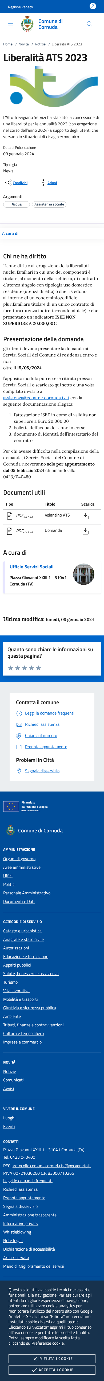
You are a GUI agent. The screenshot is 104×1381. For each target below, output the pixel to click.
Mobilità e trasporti (20, 999)
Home (8, 44)
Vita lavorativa (16, 990)
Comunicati (13, 1080)
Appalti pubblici (17, 965)
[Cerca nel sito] (89, 24)
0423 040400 (22, 1157)
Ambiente (12, 1016)
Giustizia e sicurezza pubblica (29, 1007)
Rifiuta (56, 1358)
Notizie (40, 44)
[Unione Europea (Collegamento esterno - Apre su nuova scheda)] (52, 807)
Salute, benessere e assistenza (31, 973)
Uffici (8, 875)
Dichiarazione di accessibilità (29, 1249)
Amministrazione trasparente (30, 1215)
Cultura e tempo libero (23, 1033)
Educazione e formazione (25, 956)
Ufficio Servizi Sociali (32, 566)
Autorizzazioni (16, 948)
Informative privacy (20, 1223)
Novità (24, 44)
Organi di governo (19, 858)
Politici (9, 884)
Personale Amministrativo (26, 893)
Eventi (9, 1126)
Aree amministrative (22, 867)
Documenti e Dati (19, 901)
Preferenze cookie (47, 1343)
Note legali (13, 1240)
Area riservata (16, 1257)
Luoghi (9, 1118)
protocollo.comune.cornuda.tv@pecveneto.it (51, 1165)
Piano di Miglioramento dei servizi (33, 1266)
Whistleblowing (17, 1232)
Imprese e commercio (22, 1042)
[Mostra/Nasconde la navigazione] (10, 23)
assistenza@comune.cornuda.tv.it (36, 397)
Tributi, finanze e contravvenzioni (33, 1025)
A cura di (10, 233)
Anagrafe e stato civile (23, 939)
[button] (20, 7)
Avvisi (8, 1088)
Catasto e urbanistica (22, 931)
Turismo (10, 982)
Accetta (56, 1369)
